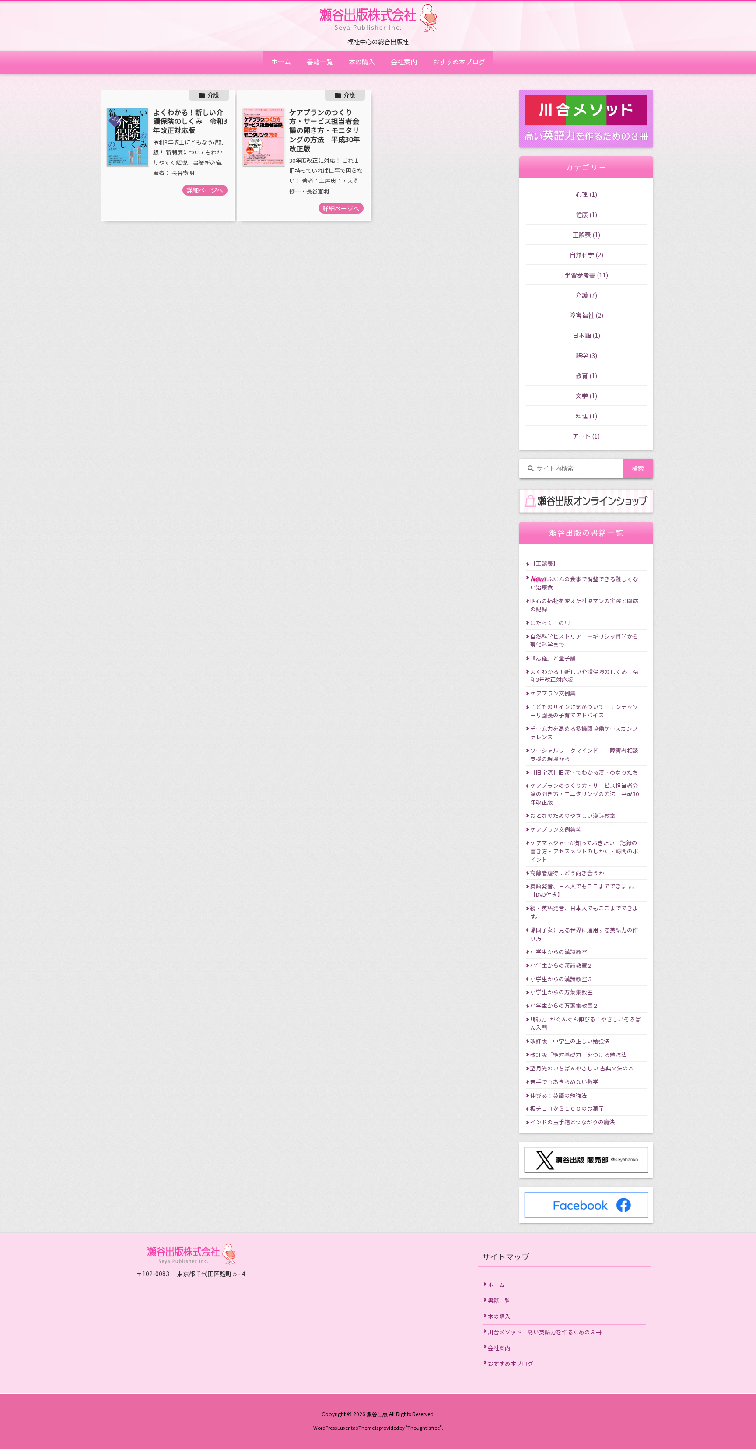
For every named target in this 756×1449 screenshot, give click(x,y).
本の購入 (499, 1316)
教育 (586, 375)
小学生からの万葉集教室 (561, 992)
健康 (586, 214)
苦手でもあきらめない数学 (564, 1081)
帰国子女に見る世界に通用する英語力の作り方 (584, 934)
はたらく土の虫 (550, 622)
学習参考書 (586, 274)
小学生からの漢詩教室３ (561, 979)
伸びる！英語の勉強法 (558, 1095)
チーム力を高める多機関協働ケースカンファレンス (584, 732)
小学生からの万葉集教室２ (564, 1005)
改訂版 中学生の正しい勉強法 (570, 1041)
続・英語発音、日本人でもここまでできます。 (584, 912)
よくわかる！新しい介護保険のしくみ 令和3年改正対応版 (190, 121)
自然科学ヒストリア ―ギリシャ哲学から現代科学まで (584, 640)
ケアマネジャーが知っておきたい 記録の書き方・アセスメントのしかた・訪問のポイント (584, 851)
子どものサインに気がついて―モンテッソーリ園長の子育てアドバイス (584, 710)
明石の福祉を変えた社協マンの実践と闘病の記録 (584, 604)
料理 (586, 415)
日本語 (586, 335)
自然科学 (586, 254)
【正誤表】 (544, 563)
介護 (213, 95)
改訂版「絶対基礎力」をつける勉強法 (578, 1054)
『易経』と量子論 (553, 658)
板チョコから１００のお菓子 (567, 1108)
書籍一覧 (499, 1300)
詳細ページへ (204, 190)
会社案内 (499, 1348)
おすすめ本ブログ (510, 1363)
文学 (586, 395)
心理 (586, 194)
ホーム (496, 1285)
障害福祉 (586, 315)
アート (586, 436)
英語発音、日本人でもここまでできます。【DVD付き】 (584, 890)
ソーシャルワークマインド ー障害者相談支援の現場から (584, 754)
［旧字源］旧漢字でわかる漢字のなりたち (584, 772)
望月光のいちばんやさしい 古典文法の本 (582, 1068)
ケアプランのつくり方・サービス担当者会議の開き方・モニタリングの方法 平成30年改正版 (324, 130)
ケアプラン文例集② (555, 829)
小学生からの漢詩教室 (558, 951)
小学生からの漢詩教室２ (561, 965)
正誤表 (586, 234)
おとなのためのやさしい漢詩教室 (573, 815)
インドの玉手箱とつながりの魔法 (572, 1122)
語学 (586, 355)
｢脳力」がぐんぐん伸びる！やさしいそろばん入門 (585, 1023)
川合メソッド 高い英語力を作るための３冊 (545, 1332)
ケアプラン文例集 (553, 693)
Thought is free (423, 1427)
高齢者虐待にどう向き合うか (567, 873)
